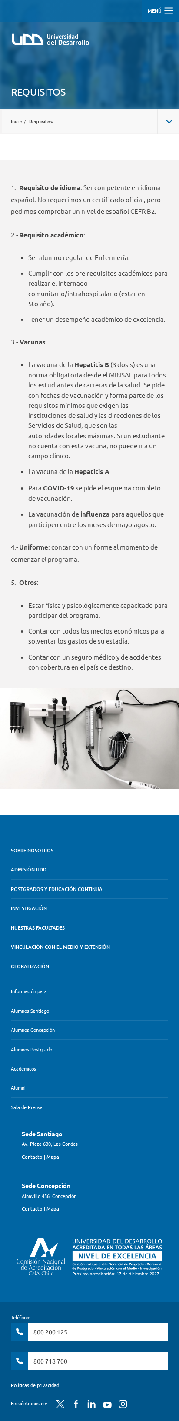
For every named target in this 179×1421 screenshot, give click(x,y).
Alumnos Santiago (30, 1010)
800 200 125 (50, 1332)
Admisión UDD (28, 869)
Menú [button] (155, 10)
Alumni (18, 1087)
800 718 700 (50, 1361)
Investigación (29, 908)
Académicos (23, 1068)
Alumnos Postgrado (31, 1049)
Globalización (30, 966)
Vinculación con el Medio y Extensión (60, 947)
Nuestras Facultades (38, 927)
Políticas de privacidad (35, 1384)
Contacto (32, 1157)
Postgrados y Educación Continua (57, 889)
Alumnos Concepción (33, 1029)
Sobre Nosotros (32, 850)
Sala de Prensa (27, 1107)
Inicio (16, 121)
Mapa (52, 1157)
